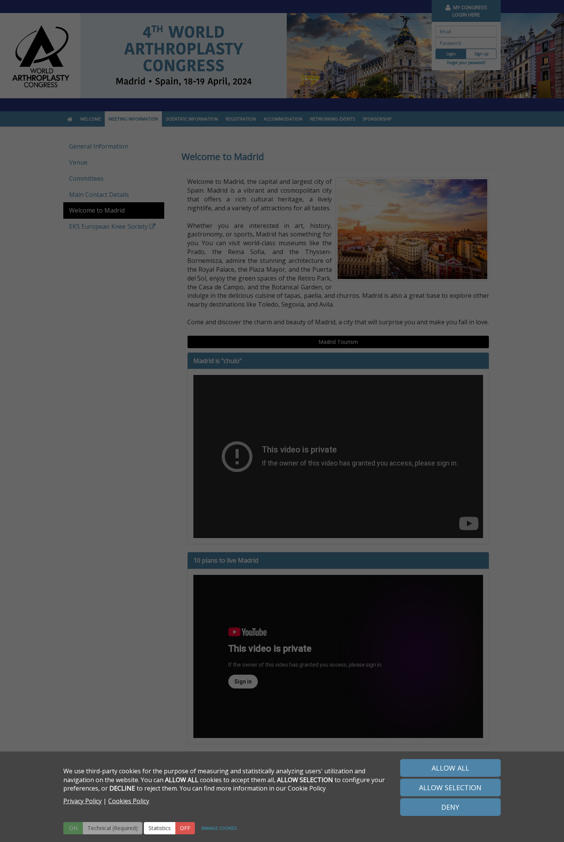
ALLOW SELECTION (450, 787)
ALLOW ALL (450, 768)
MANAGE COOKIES (219, 828)
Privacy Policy (82, 801)
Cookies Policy (128, 801)
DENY (450, 807)
